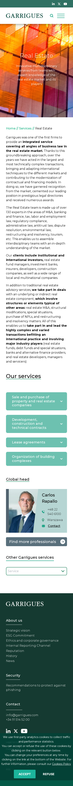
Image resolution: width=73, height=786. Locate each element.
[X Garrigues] (15, 730)
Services (25, 128)
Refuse (48, 774)
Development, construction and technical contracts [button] (29, 424)
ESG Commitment (20, 635)
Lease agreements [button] (28, 442)
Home (11, 128)
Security (13, 675)
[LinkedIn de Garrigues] (53, 3)
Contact (54, 526)
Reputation (15, 651)
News (10, 661)
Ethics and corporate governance (32, 640)
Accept (25, 774)
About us (14, 620)
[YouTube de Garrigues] (65, 3)
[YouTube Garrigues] (24, 730)
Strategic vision (18, 630)
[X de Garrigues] (59, 3)
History (11, 656)
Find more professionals (32, 541)
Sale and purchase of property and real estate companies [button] (33, 401)
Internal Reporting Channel (28, 645)
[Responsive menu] (61, 15)
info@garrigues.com (22, 715)
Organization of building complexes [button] (33, 459)
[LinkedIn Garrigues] (8, 730)
